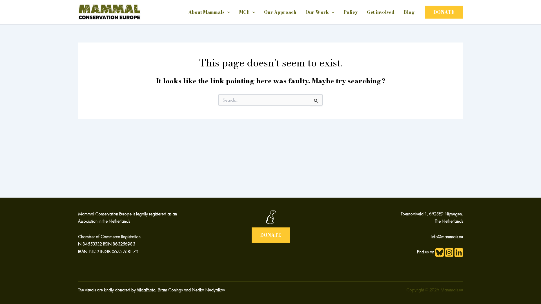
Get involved (380, 12)
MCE (244, 12)
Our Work (317, 12)
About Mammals (206, 12)
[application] (227, 12)
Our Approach (280, 12)
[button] (444, 12)
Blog (409, 12)
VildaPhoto (146, 290)
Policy (350, 12)
